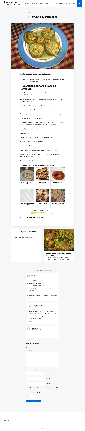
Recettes (41, 3)
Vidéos (47, 3)
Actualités (34, 3)
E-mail (48, 378)
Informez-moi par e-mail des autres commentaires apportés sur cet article (42, 369)
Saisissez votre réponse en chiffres (33, 392)
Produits (67, 3)
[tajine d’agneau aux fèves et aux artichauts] (59, 240)
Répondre (29, 298)
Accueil (27, 3)
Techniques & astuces (57, 3)
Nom (47, 374)
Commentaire (29, 350)
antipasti (29, 12)
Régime (73, 3)
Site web (48, 383)
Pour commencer (21, 12)
